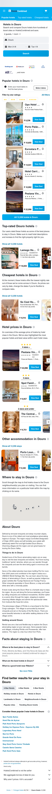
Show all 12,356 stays (12, 446)
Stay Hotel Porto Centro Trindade (16, 744)
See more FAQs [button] (26, 671)
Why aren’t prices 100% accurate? (18, 779)
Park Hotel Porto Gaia (11, 751)
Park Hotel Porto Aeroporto (14, 723)
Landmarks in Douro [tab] (12, 699)
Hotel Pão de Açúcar (11, 720)
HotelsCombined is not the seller (18, 770)
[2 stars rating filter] (5, 100)
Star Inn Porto (8, 734)
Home (9, 790)
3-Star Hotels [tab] (9, 688)
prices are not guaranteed (12, 763)
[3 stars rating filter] (13, 100)
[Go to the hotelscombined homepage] (17, 11)
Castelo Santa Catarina (12, 747)
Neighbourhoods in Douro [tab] (35, 699)
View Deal (39, 119)
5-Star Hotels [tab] (38, 688)
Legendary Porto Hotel (12, 730)
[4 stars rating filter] (22, 100)
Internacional (8, 740)
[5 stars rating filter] (32, 100)
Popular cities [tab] (9, 705)
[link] (26, 217)
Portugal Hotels (18, 790)
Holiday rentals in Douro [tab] (14, 693)
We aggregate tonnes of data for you (19, 774)
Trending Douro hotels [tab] (28, 705)
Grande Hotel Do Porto (12, 737)
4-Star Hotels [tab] (24, 688)
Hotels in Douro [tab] (34, 693)
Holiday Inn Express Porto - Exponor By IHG (21, 727)
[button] (4, 10)
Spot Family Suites (10, 717)
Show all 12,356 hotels (12, 243)
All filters (46, 94)
